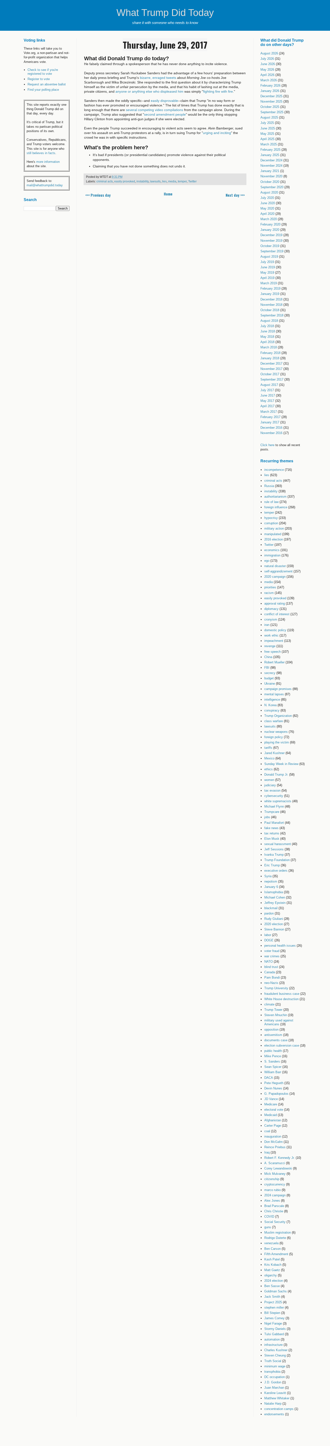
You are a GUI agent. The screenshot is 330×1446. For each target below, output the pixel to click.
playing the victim (276, 742)
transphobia (272, 1371)
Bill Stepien (272, 1313)
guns (267, 1227)
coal (267, 1131)
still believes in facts (41, 153)
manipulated (272, 534)
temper (182, 181)
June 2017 (267, 395)
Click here (267, 445)
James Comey (274, 1318)
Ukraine (269, 683)
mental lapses (274, 694)
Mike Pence (272, 1056)
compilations (173, 110)
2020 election (273, 924)
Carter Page (272, 1125)
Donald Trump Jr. (276, 774)
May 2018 (267, 336)
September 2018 (271, 315)
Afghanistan (272, 1120)
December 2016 (271, 427)
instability (142, 181)
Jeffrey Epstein (275, 903)
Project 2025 (273, 1302)
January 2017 (269, 422)
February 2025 (270, 149)
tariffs (268, 747)
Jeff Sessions (274, 849)
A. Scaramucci (274, 1163)
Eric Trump (272, 865)
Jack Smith (272, 1296)
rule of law (271, 502)
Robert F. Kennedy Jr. (279, 1158)
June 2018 (267, 331)
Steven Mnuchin (275, 1015)
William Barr (272, 1072)
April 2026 (267, 75)
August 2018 (269, 320)
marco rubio (272, 1190)
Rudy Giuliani (273, 919)
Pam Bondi (272, 977)
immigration (272, 555)
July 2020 (267, 198)
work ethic (271, 635)
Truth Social (272, 1361)
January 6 (271, 887)
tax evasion (272, 790)
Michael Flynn (274, 806)
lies (164, 181)
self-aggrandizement (278, 571)
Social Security (275, 1222)
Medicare (270, 1104)
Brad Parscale (274, 1206)
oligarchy (270, 1275)
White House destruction (281, 999)
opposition (271, 1029)
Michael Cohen (274, 897)
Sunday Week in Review (281, 764)
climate (269, 1004)
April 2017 (267, 406)
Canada (269, 972)
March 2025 (268, 144)
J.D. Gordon (272, 1382)
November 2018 (271, 305)
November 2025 (271, 101)
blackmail (271, 908)
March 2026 (268, 80)
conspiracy (272, 710)
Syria (268, 876)
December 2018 (271, 299)
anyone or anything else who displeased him (149, 91)
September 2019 (271, 251)
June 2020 (267, 203)
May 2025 (267, 133)
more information (48, 162)
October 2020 (269, 182)
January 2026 (269, 91)
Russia (269, 486)
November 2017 (271, 369)
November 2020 (271, 176)
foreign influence (275, 507)
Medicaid (270, 1115)
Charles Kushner (275, 1350)
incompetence (274, 470)
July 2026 (267, 58)
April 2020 (267, 214)
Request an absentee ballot (47, 84)
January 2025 (269, 155)
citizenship (271, 1179)
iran (266, 625)
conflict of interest (276, 614)
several (131, 110)
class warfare (273, 721)
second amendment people (165, 114)
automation (272, 1339)
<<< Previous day (98, 195)
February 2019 (270, 288)
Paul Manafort (274, 822)
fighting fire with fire (218, 91)
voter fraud (271, 951)
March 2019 (268, 283)
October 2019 (269, 246)
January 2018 (269, 358)
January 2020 (269, 230)
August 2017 (269, 385)
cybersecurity (273, 796)
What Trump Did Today (165, 12)
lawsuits (155, 181)
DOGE (268, 940)
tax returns (271, 833)
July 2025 (267, 123)
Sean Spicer (272, 1067)
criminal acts (104, 181)
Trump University (276, 988)
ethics (268, 769)
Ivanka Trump (274, 854)
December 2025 (271, 96)
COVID (269, 1216)
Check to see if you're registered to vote (43, 71)
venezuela (271, 1243)
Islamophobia (273, 892)
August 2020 (269, 192)
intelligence (272, 699)
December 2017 (271, 363)
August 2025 (269, 117)
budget (269, 678)
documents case (275, 1040)
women (269, 780)
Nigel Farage (273, 1323)
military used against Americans (278, 1022)
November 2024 (271, 165)
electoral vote (273, 1109)
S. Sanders (272, 1061)
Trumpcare (271, 812)
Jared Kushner (274, 753)
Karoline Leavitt (275, 1393)
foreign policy (273, 737)
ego (266, 560)
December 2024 (271, 160)
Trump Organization (278, 716)
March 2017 (268, 411)
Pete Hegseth (273, 1083)
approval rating (274, 603)
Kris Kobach (272, 1264)
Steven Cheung (275, 1355)
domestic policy (275, 630)
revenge (269, 646)
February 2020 (270, 224)
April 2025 (267, 139)
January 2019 (269, 294)
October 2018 (269, 310)
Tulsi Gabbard (274, 1334)
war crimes (272, 956)
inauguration (272, 1136)
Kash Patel (272, 1259)
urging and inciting (217, 133)
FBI (266, 667)
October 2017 (269, 374)
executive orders (275, 870)
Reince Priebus (275, 1147)
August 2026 (269, 53)
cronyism (270, 619)
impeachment (273, 641)
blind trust (271, 967)
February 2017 (270, 417)
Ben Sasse (272, 1286)
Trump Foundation (277, 860)
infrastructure (273, 1345)
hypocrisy (271, 518)
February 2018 (270, 353)
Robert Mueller (274, 662)
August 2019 (269, 256)
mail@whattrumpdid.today (45, 185)
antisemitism (273, 1035)
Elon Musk (271, 838)
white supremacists (277, 801)
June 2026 (267, 64)
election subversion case (281, 1045)
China (268, 657)
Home (168, 193)
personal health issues (280, 945)
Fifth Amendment (276, 1254)
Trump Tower (273, 1009)
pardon (269, 913)
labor (267, 935)
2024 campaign (275, 1195)
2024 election (273, 1280)
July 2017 (267, 390)
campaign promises (278, 689)
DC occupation (274, 1377)
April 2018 (267, 342)
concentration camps (279, 1409)
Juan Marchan (274, 1387)
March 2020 (268, 219)
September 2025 (271, 112)
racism (269, 593)
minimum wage (274, 1366)
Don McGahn (273, 1142)
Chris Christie (273, 1211)
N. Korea (270, 705)
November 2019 (271, 240)
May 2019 (267, 272)
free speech (272, 651)
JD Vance (271, 1099)
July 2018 (267, 326)
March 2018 (268, 347)
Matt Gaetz (272, 1270)
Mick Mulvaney (275, 1174)
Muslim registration (277, 1232)
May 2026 (267, 69)
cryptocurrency (274, 1184)
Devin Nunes (273, 1088)
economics (272, 550)
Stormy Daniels (275, 1329)
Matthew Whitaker (276, 1398)
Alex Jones (272, 1200)
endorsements (274, 1414)
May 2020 (267, 208)
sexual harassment (277, 844)
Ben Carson (272, 1249)
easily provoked (124, 181)
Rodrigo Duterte (275, 1238)
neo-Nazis (271, 983)
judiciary (270, 785)
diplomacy (271, 609)
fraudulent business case (281, 994)
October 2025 (269, 107)
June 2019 (267, 267)
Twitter (192, 181)
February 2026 (270, 85)
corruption (271, 523)
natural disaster (275, 566)
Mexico (269, 758)
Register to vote (39, 79)
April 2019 (267, 278)
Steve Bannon (274, 929)
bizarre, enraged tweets (158, 78)
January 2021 (269, 171)
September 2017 (271, 379)
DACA (268, 1077)
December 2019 (271, 235)
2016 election (273, 539)
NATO (268, 961)
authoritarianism (275, 496)
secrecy (269, 673)
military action (274, 528)
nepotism (270, 881)
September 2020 (271, 187)
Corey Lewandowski (278, 1168)
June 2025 (267, 128)
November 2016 (271, 433)
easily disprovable (164, 101)
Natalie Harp (272, 1403)
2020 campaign (275, 576)
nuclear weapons (276, 732)
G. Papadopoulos (276, 1093)
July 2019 (267, 262)
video (159, 110)
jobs (267, 817)
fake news (271, 828)
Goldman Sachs (275, 1291)
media (172, 181)
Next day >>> (235, 195)
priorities (270, 587)
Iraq (267, 1152)
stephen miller (274, 1307)
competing (146, 110)
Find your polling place (43, 89)
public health (273, 1051)
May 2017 (267, 401)
